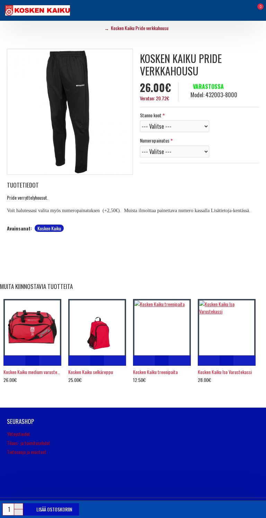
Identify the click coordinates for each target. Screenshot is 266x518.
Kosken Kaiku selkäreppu (90, 372)
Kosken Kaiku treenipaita (155, 372)
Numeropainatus (154, 140)
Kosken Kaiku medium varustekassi (32, 372)
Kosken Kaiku (49, 228)
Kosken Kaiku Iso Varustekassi (225, 372)
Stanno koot (150, 115)
